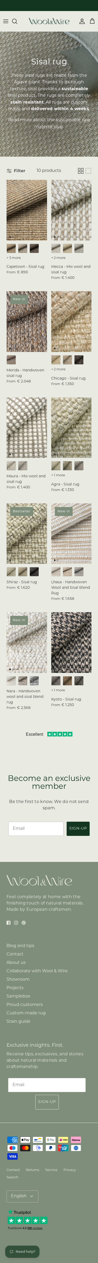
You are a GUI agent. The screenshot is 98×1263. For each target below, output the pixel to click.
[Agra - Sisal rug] (71, 427)
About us (16, 963)
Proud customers (25, 1005)
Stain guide (19, 1022)
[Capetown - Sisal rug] (27, 210)
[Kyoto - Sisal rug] (71, 642)
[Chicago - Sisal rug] (71, 321)
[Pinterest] (24, 923)
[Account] (81, 21)
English (19, 1196)
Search (12, 1177)
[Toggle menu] (5, 21)
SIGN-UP (78, 829)
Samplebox (18, 996)
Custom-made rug (26, 1013)
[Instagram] (16, 923)
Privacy (70, 1170)
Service (51, 1170)
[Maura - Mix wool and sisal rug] (27, 427)
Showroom (18, 980)
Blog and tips (20, 946)
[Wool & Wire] (49, 21)
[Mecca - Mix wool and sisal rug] (71, 210)
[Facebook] (8, 923)
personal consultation (59, 5)
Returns (32, 1170)
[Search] (17, 21)
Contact (15, 954)
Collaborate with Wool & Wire (37, 971)
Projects (15, 988)
